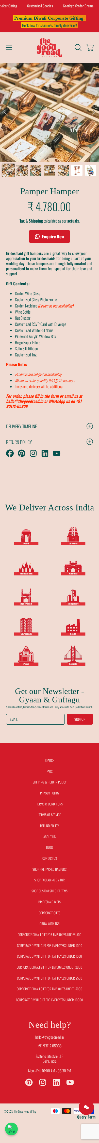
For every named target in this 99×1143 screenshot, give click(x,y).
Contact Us (49, 858)
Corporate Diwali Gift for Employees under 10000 (49, 999)
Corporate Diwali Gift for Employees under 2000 (49, 967)
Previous (5, 112)
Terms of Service (50, 814)
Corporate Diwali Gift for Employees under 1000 (49, 945)
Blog (49, 847)
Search (49, 760)
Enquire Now (52, 236)
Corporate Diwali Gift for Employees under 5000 (49, 988)
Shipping (36, 220)
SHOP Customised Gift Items (49, 890)
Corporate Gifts (49, 912)
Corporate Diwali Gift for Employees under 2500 (49, 978)
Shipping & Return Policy (50, 782)
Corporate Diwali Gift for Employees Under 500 (49, 934)
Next (93, 112)
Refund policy (49, 825)
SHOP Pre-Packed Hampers (49, 869)
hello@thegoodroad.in (49, 1037)
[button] (8, 47)
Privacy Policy (49, 792)
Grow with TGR (50, 923)
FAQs (50, 771)
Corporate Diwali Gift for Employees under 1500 (49, 956)
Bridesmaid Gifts (49, 901)
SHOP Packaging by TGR (49, 879)
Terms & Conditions (50, 803)
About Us (49, 836)
